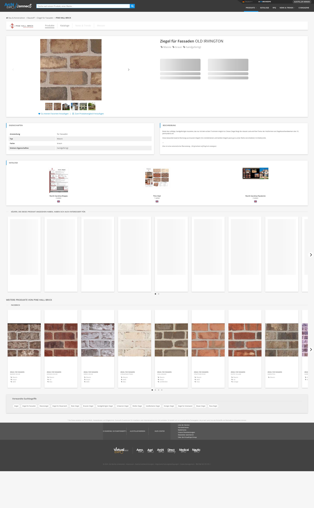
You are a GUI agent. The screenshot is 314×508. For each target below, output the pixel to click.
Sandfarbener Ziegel (153, 406)
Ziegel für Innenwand (185, 406)
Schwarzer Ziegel (123, 406)
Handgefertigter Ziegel (105, 406)
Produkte (250, 8)
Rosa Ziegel (213, 406)
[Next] (128, 69)
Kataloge (264, 8)
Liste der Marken (184, 425)
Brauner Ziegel (88, 406)
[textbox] (83, 6)
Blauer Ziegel (200, 406)
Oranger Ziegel (169, 406)
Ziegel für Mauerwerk (59, 406)
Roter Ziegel (75, 406)
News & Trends (286, 8)
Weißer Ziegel (137, 406)
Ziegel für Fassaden (29, 406)
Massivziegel (44, 406)
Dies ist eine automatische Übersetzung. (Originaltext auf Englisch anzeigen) (189, 146)
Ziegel (16, 406)
